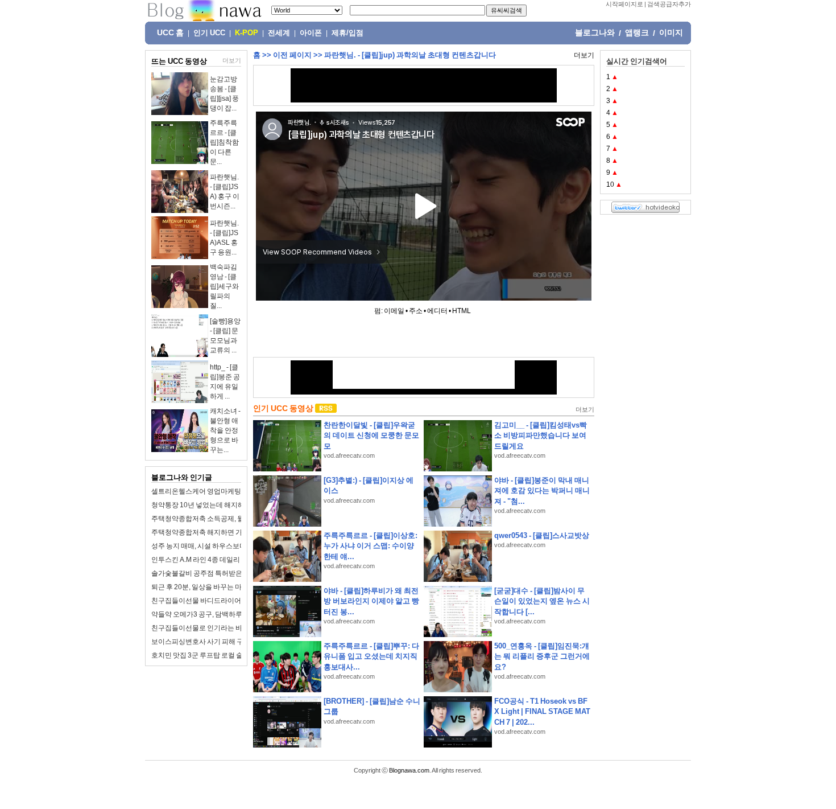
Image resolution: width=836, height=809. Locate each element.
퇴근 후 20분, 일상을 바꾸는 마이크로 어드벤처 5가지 (230, 587)
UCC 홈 (170, 32)
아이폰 (311, 33)
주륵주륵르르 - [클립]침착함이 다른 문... (224, 142)
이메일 (394, 311)
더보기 (231, 60)
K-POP (246, 33)
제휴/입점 (347, 33)
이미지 (671, 32)
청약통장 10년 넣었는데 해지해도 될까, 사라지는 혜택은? (236, 505)
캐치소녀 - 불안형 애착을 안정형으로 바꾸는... (225, 430)
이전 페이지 (292, 55)
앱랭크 (637, 32)
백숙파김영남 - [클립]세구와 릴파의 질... (224, 286)
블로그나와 (595, 32)
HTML (461, 311)
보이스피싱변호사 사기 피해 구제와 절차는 (215, 642)
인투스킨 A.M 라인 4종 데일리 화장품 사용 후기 (221, 560)
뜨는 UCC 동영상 (179, 61)
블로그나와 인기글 (181, 477)
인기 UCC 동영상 (283, 408)
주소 (416, 311)
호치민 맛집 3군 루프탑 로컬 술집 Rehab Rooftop (224, 655)
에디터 (437, 311)
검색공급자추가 (669, 4)
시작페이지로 (624, 4)
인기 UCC (209, 33)
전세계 (279, 33)
